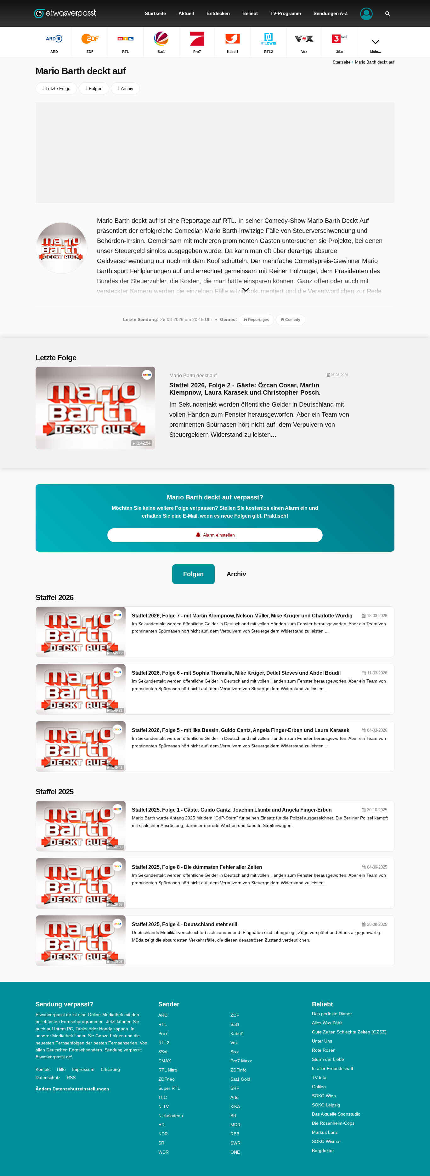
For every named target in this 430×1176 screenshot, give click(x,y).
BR (233, 1115)
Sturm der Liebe (328, 1059)
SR (161, 1142)
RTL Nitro (167, 1069)
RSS (71, 1077)
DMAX (164, 1060)
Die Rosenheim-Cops (333, 1123)
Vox (234, 1042)
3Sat (162, 1051)
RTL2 (163, 1042)
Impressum (83, 1069)
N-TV (163, 1106)
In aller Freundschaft (332, 1068)
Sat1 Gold (240, 1079)
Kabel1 (237, 1033)
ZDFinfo (238, 1069)
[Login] (366, 13)
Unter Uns (322, 1041)
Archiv (236, 574)
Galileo (319, 1086)
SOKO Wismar (326, 1141)
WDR (163, 1152)
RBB (234, 1133)
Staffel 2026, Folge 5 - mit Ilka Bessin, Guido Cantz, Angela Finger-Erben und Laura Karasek (240, 730)
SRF (234, 1088)
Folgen (193, 574)
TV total (319, 1077)
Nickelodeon (170, 1115)
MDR (235, 1124)
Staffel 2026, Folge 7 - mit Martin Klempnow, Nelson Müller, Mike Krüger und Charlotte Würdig (242, 615)
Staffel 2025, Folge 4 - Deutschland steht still (184, 924)
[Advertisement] (215, 153)
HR (161, 1124)
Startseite (341, 62)
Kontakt (43, 1069)
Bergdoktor (323, 1150)
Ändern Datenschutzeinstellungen (72, 1088)
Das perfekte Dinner (332, 1013)
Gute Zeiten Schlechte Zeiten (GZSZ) (349, 1031)
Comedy (292, 320)
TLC (162, 1097)
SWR (235, 1142)
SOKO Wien (324, 1095)
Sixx (234, 1051)
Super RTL (169, 1088)
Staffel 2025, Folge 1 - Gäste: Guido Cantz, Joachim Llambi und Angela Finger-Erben (232, 810)
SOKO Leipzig (326, 1104)
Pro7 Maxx (241, 1060)
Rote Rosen (324, 1050)
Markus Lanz (325, 1132)
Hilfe (61, 1069)
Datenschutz (48, 1077)
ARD (162, 1015)
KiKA (235, 1106)
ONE (235, 1152)
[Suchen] (387, 13)
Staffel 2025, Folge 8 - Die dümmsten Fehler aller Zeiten (197, 867)
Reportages (258, 320)
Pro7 (163, 1033)
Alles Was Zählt (327, 1022)
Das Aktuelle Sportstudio (336, 1114)
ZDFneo (166, 1079)
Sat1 (235, 1024)
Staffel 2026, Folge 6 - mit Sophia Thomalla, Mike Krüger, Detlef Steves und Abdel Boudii (236, 673)
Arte (234, 1097)
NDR (163, 1133)
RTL (162, 1024)
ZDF (234, 1015)
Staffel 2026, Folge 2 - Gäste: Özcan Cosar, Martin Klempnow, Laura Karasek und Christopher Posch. (245, 389)
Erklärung (110, 1069)
